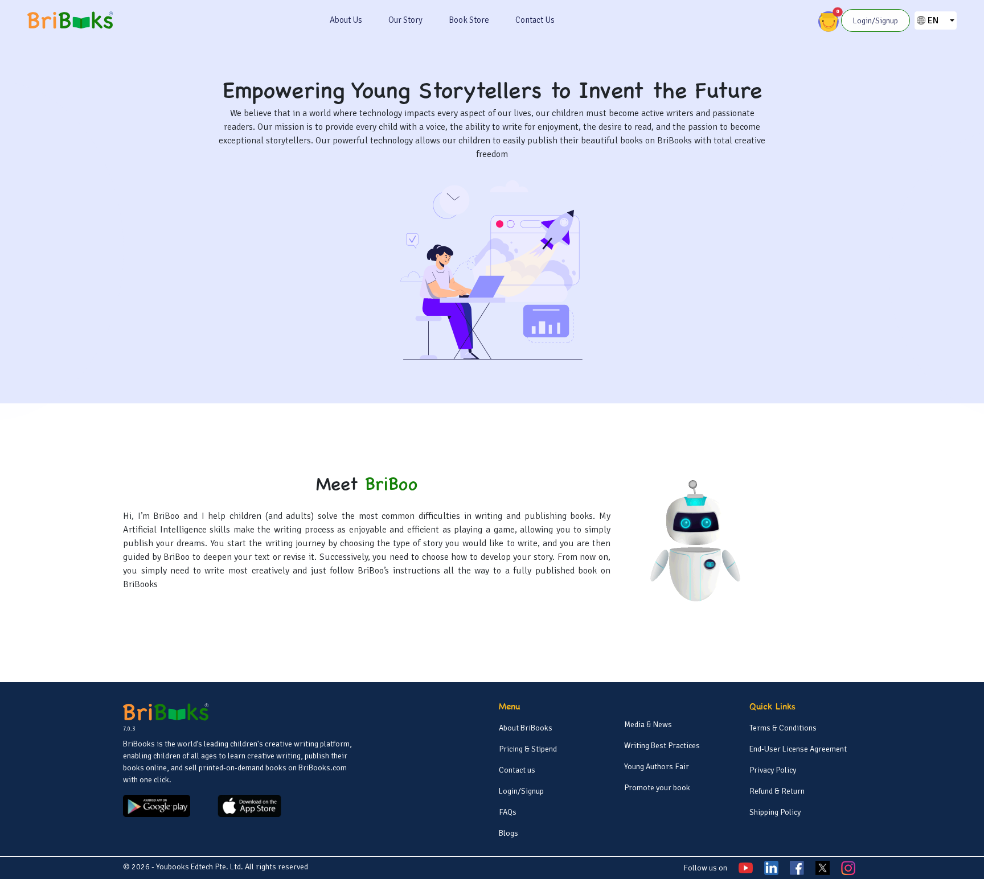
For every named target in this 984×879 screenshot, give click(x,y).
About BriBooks (525, 728)
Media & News (648, 724)
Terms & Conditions (783, 728)
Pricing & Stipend (528, 749)
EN (933, 20)
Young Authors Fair (656, 766)
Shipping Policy (775, 812)
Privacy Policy (772, 770)
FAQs (507, 812)
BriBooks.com (322, 768)
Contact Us (535, 20)
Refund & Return (777, 791)
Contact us (517, 770)
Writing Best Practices (662, 745)
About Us (346, 20)
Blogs (508, 833)
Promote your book (657, 788)
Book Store (469, 20)
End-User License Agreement (798, 749)
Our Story (405, 20)
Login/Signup (521, 791)
